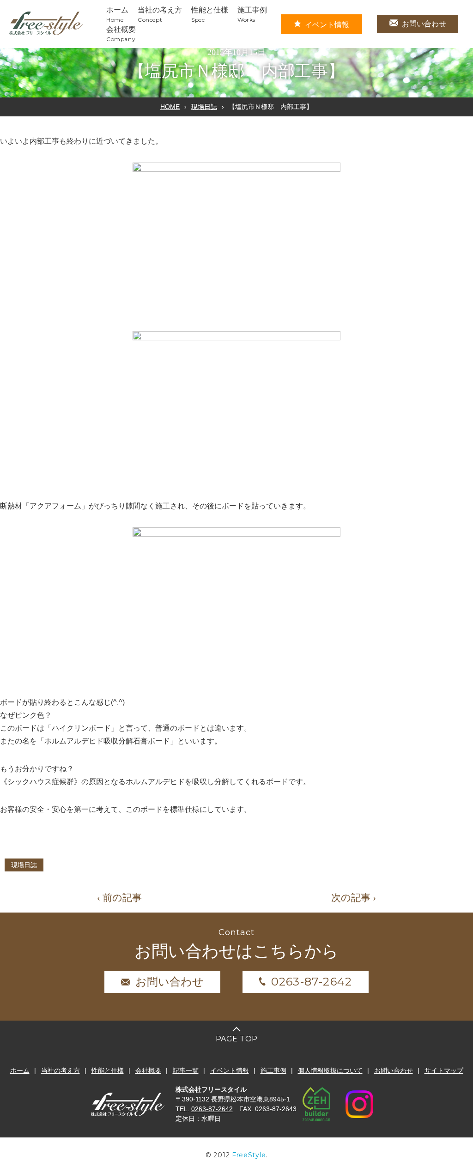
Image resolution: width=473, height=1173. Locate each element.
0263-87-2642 (311, 981)
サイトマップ (443, 1070)
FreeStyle (249, 1155)
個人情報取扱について (330, 1070)
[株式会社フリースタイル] (46, 33)
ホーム (20, 1070)
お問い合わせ (424, 24)
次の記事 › (353, 897)
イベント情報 (327, 25)
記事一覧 (186, 1070)
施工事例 (273, 1070)
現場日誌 (204, 106)
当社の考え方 (60, 1070)
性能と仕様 (107, 1070)
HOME (170, 106)
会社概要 (148, 1070)
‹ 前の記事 (119, 897)
